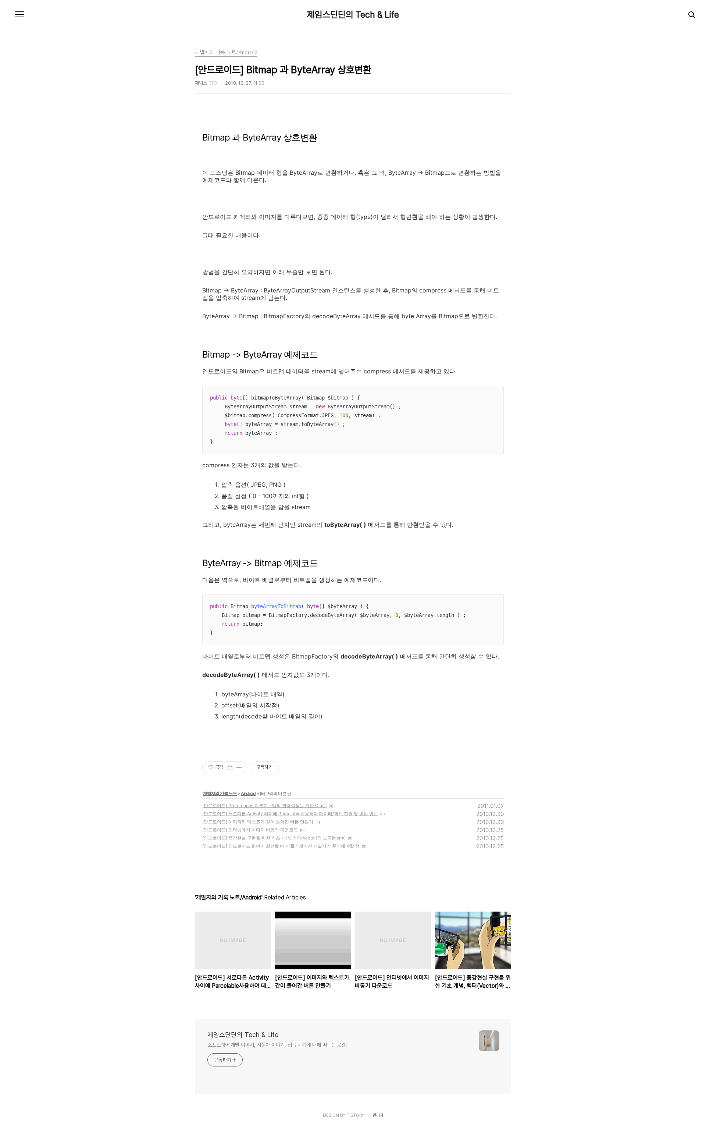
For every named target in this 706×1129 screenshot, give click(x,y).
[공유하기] (230, 767)
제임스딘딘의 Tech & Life (353, 14)
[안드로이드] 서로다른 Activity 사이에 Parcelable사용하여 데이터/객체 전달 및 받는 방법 (290, 813)
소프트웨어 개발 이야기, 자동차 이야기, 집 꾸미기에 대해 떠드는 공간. (277, 1045)
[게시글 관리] (239, 767)
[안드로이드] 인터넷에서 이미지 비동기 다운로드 (250, 829)
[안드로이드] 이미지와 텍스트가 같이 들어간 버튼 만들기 (257, 821)
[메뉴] (19, 14)
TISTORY (355, 1115)
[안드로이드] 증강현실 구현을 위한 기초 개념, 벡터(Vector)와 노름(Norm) (274, 838)
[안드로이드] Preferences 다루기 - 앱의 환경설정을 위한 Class (264, 805)
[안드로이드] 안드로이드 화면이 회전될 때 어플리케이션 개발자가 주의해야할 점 (281, 846)
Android (248, 793)
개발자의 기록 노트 (220, 793)
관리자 (378, 1115)
